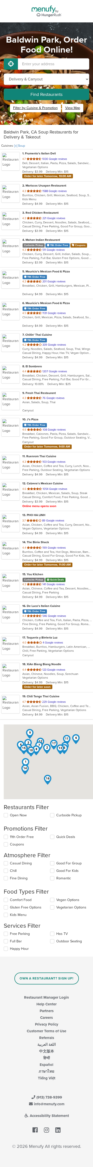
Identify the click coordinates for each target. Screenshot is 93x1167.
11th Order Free (22, 837)
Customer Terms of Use (46, 1031)
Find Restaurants (46, 94)
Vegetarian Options (71, 907)
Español (46, 1064)
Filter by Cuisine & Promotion (35, 108)
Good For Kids (67, 871)
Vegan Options (67, 900)
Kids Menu (18, 915)
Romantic (63, 878)
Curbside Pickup (69, 815)
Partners (47, 1011)
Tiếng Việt (46, 1078)
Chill (13, 871)
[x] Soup (19, 145)
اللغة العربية (46, 1044)
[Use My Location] (11, 64)
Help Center (46, 1004)
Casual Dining (21, 863)
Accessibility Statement (49, 1115)
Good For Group (69, 863)
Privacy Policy (46, 1024)
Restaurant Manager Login (46, 997)
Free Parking (20, 934)
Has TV (62, 934)
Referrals (46, 1038)
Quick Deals (65, 837)
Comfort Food (20, 900)
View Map (72, 108)
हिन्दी (46, 1058)
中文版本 (46, 1051)
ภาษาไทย (46, 1071)
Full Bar (16, 941)
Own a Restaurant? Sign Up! (46, 978)
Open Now (18, 815)
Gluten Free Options (25, 907)
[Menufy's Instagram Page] (46, 1130)
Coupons (17, 844)
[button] (47, 749)
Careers (46, 1017)
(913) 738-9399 (48, 1097)
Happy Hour (19, 949)
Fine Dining (19, 878)
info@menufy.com (48, 1104)
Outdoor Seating (69, 941)
